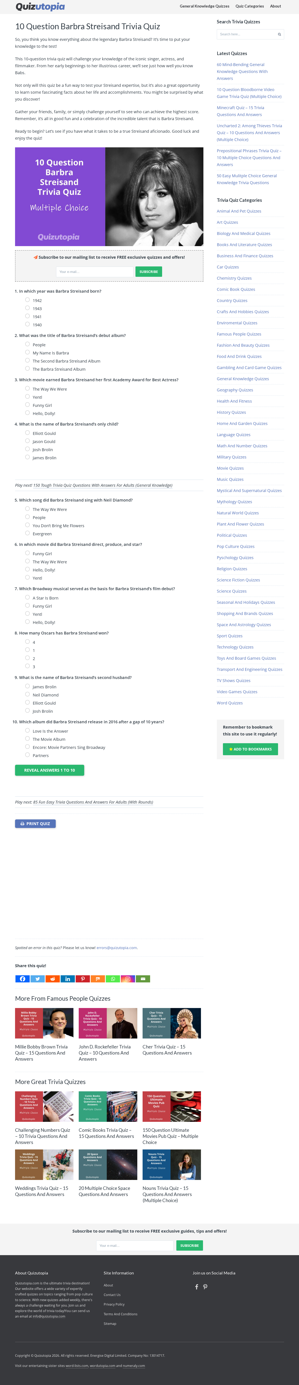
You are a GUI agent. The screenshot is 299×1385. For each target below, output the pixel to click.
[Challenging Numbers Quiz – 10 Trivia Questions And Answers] (44, 1106)
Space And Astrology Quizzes (244, 624)
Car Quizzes (228, 267)
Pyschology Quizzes (235, 557)
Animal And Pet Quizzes (239, 211)
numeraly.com (134, 1365)
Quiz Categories (250, 6)
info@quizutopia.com (49, 1316)
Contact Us (112, 1295)
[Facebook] (22, 978)
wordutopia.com (102, 1365)
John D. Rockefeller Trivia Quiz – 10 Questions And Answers (105, 1053)
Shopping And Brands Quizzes (245, 613)
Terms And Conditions (120, 1314)
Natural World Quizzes (238, 513)
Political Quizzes (232, 535)
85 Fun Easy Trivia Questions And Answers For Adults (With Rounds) (93, 802)
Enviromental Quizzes (237, 323)
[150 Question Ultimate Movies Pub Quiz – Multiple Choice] (172, 1106)
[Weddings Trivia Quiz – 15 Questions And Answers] (44, 1164)
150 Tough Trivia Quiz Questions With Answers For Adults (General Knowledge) (102, 485)
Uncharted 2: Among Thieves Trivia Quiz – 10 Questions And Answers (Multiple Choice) (249, 132)
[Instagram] (128, 978)
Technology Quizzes (235, 647)
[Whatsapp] (113, 978)
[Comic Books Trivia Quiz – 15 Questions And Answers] (108, 1106)
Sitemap (110, 1323)
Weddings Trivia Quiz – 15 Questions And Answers (41, 1191)
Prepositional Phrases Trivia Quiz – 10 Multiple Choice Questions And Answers (249, 157)
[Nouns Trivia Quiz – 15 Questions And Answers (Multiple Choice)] (172, 1164)
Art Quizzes (227, 222)
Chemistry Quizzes (234, 278)
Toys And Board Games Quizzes (246, 658)
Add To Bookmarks (252, 749)
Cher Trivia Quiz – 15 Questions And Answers (167, 1050)
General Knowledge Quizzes (204, 6)
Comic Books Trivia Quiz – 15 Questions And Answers (106, 1133)
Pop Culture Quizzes (236, 546)
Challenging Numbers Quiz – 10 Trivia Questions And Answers (42, 1136)
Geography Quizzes (235, 390)
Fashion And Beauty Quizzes (243, 345)
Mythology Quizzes (234, 501)
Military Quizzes (232, 457)
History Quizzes (231, 412)
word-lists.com (77, 1365)
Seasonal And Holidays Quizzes (246, 602)
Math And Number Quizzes (242, 446)
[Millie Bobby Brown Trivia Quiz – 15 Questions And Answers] (44, 1023)
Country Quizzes (232, 300)
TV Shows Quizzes (234, 680)
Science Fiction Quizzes (238, 580)
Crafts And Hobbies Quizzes (243, 311)
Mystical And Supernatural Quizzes (249, 490)
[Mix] (98, 978)
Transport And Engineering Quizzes (250, 669)
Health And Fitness (234, 401)
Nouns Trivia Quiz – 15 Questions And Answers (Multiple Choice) (167, 1194)
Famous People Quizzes (239, 334)
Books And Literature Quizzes (244, 244)
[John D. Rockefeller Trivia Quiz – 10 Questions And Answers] (108, 1023)
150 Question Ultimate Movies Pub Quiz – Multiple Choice (170, 1136)
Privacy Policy (114, 1304)
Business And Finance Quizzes (245, 256)
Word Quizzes (230, 703)
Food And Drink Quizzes (239, 356)
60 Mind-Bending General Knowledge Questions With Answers (242, 71)
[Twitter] (38, 978)
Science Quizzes (232, 591)
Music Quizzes (230, 479)
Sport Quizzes (230, 636)
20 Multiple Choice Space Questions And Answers (104, 1191)
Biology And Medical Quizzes (244, 233)
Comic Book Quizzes (236, 289)
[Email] (143, 978)
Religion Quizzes (232, 568)
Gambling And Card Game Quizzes (249, 367)
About (275, 6)
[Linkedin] (68, 978)
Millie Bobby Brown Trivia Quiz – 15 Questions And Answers (41, 1053)
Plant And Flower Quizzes (240, 524)
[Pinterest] (83, 978)
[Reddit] (53, 978)
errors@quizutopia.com (117, 947)
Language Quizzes (234, 434)
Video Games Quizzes (237, 691)
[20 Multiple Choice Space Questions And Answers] (108, 1164)
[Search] (279, 34)
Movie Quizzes (230, 468)
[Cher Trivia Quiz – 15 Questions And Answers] (172, 1023)
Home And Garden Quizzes (242, 423)
